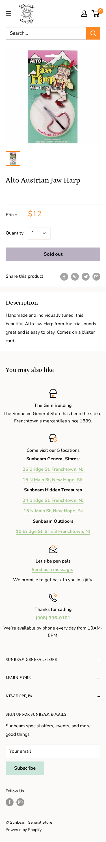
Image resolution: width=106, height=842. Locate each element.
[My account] (84, 13)
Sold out (53, 254)
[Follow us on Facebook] (10, 802)
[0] (95, 13)
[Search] (93, 33)
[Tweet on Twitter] (86, 276)
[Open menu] (8, 13)
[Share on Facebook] (64, 276)
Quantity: (15, 233)
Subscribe (25, 768)
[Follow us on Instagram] (20, 802)
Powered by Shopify (24, 829)
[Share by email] (96, 276)
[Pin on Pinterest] (75, 276)
